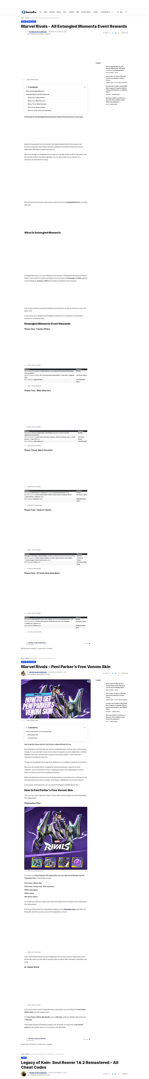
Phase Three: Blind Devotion (37, 104)
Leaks (116, 72)
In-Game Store (32, 738)
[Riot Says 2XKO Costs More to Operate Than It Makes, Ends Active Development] (100, 100)
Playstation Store (69, 909)
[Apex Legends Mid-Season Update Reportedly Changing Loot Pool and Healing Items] (100, 69)
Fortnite (108, 94)
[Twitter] (90, 643)
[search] (118, 12)
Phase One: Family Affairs (36, 97)
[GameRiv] (29, 12)
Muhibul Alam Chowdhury (38, 31)
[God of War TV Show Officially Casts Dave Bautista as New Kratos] (100, 78)
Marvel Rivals (31, 21)
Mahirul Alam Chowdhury (38, 1072)
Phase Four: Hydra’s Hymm (36, 107)
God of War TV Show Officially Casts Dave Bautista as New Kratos (116, 78)
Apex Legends (110, 72)
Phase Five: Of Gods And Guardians (39, 110)
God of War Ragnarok (120, 82)
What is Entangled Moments (35, 91)
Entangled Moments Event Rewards (37, 94)
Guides (24, 21)
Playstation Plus (33, 735)
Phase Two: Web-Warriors (36, 101)
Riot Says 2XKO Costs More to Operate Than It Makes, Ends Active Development (116, 100)
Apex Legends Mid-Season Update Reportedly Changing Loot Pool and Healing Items (115, 68)
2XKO (107, 104)
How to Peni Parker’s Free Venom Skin (38, 731)
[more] (112, 12)
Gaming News (109, 82)
